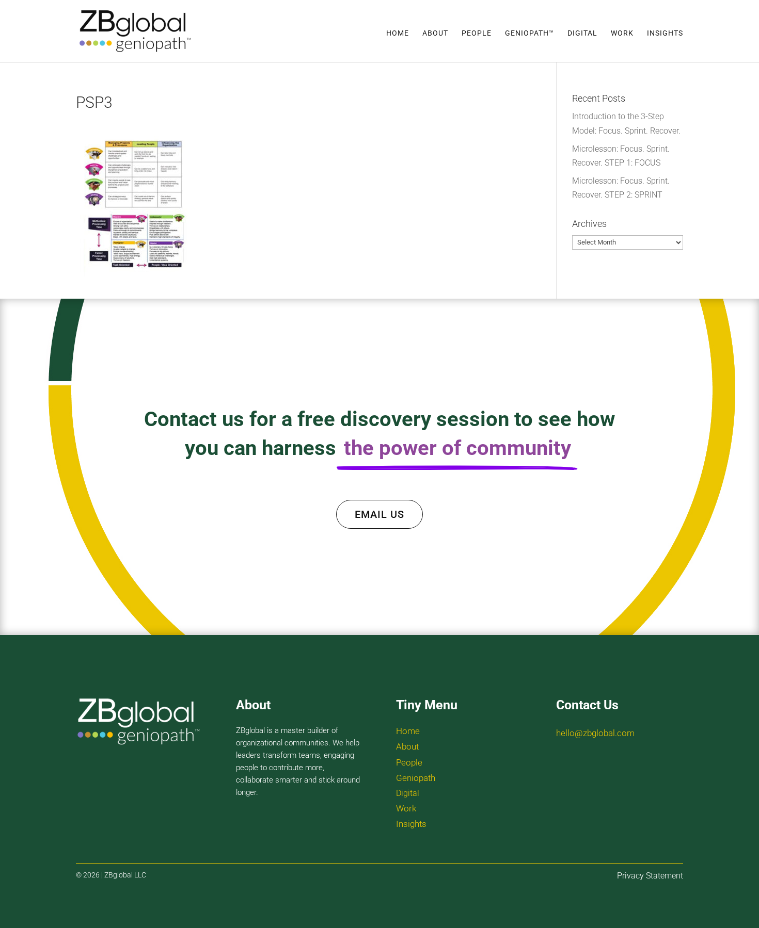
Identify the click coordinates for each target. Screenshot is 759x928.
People (477, 33)
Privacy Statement (650, 876)
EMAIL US (379, 514)
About (435, 33)
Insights (665, 33)
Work (622, 33)
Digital (582, 33)
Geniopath (415, 778)
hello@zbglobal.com (595, 733)
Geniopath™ (529, 33)
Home (397, 33)
